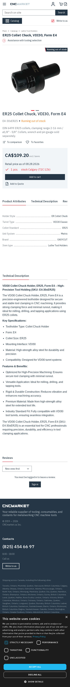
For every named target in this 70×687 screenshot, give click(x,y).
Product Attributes (14, 201)
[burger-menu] (4, 4)
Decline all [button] (35, 674)
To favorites (37, 142)
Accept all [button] (35, 666)
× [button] (66, 617)
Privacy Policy (39, 636)
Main (4, 31)
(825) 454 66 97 (18, 546)
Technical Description (44, 201)
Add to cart (35, 177)
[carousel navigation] (32, 110)
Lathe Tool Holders (29, 31)
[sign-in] (53, 4)
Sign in (35, 484)
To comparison (14, 142)
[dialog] (35, 650)
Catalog (13, 31)
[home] (20, 4)
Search (61, 12)
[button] (35, 681)
